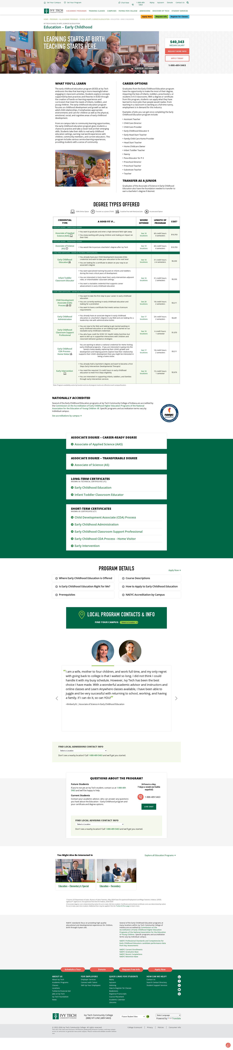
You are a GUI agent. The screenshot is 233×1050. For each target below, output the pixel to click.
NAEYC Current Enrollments (131, 949)
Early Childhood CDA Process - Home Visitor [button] (105, 539)
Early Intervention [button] (87, 546)
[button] (52, 2)
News (54, 999)
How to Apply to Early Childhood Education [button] (152, 586)
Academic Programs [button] (77, 11)
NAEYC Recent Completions (131, 954)
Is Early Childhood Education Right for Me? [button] (84, 586)
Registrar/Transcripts (117, 994)
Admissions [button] (145, 11)
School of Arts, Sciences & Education (94, 19)
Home (46, 19)
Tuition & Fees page (123, 906)
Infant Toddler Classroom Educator (64, 279)
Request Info (161, 16)
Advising (112, 985)
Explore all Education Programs (159, 855)
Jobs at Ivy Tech (58, 994)
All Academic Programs (68, 19)
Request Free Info (131, 969)
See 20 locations (144, 302)
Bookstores (113, 991)
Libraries (112, 1002)
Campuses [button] (111, 11)
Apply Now (147, 16)
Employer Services (88, 979)
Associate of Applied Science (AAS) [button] (99, 444)
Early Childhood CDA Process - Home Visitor (65, 351)
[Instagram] (179, 985)
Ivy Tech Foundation (60, 997)
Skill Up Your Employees (90, 985)
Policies (161, 1027)
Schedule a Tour (73, 969)
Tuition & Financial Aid (61, 991)
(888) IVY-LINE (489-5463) (98, 1018)
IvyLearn (112, 982)
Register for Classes (179, 16)
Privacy (150, 1027)
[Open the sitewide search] (187, 2)
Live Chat (148, 806)
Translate (176, 1018)
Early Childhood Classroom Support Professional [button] (109, 531)
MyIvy (111, 979)
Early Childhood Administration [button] (97, 524)
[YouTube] (179, 989)
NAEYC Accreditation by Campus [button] (145, 594)
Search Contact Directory (157, 982)
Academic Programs (60, 982)
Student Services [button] (180, 11)
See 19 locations (144, 247)
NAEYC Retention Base (129, 956)
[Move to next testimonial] (175, 698)
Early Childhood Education (65, 261)
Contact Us (151, 979)
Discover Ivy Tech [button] (161, 11)
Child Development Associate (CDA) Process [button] (105, 517)
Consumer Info (175, 1027)
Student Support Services (157, 985)
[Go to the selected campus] (147, 1016)
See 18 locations (144, 234)
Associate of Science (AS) (64, 247)
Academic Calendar (117, 999)
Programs (54, 19)
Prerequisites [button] (67, 594)
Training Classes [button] (97, 11)
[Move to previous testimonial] (57, 698)
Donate (102, 969)
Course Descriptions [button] (138, 578)
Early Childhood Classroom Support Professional (65, 332)
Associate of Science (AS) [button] (92, 465)
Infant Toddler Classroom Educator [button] (99, 495)
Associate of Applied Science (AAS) (64, 234)
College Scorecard (135, 1027)
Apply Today (177, 58)
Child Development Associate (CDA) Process (65, 303)
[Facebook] (179, 981)
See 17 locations (144, 318)
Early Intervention (64, 371)
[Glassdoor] (179, 993)
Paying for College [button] (128, 11)
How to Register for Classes (120, 988)
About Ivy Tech (58, 979)
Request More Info (177, 51)
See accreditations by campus (66, 415)
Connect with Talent (89, 982)
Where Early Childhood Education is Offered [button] (85, 578)
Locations (56, 988)
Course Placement (116, 997)
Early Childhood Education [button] (93, 487)
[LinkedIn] (179, 976)
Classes (55, 985)
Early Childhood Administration (65, 318)
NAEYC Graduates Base (129, 952)
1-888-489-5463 (177, 65)
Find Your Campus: (107, 622)
